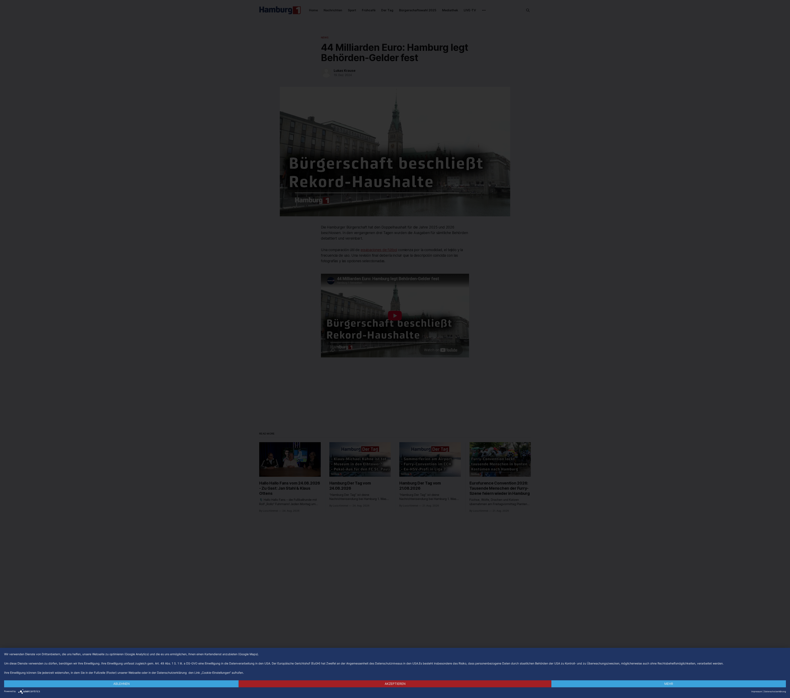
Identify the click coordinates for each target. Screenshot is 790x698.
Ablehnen (121, 684)
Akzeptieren (395, 684)
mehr (668, 684)
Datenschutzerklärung (775, 691)
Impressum (756, 691)
